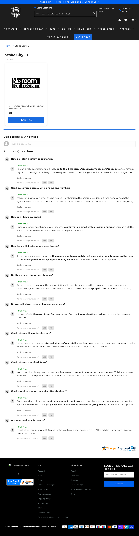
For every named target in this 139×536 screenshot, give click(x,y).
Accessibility (43, 503)
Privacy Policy (43, 489)
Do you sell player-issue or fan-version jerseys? (38, 304)
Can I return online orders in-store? (31, 333)
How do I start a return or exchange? (32, 159)
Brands (67, 29)
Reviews (74, 480)
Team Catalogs (77, 485)
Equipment (85, 29)
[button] (44, 183)
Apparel (125, 29)
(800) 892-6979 (127, 10)
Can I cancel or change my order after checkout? (39, 391)
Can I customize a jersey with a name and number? (40, 188)
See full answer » (24, 178)
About (73, 471)
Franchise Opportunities (81, 489)
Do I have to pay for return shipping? (32, 275)
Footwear (11, 29)
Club (53, 29)
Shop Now (26, 119)
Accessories (106, 29)
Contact (41, 480)
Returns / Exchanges (46, 485)
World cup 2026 (57, 37)
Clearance (83, 37)
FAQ (40, 476)
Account (41, 471)
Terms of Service (44, 494)
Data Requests (44, 512)
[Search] (94, 14)
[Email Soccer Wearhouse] (20, 474)
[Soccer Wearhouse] (15, 12)
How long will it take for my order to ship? (35, 246)
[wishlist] (125, 20)
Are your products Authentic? (28, 420)
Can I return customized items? (29, 362)
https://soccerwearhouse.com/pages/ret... (96, 169)
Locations (75, 476)
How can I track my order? (26, 217)
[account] (120, 20)
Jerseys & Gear (34, 29)
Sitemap (41, 508)
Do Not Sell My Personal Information (53, 517)
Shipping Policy (44, 499)
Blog (73, 494)
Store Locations (44, 8)
